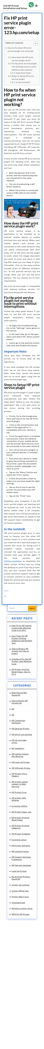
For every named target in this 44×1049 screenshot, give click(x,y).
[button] (34, 43)
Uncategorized (18, 902)
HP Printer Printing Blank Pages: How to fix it (21, 671)
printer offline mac (20, 891)
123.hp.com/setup (13, 561)
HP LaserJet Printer (21, 762)
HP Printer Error (19, 792)
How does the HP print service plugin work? (22, 59)
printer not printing (20, 885)
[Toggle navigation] (36, 4)
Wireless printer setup (22, 908)
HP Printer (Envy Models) (19, 775)
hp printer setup (19, 840)
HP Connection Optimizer (18, 721)
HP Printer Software (21, 845)
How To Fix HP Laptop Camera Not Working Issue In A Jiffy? (22, 627)
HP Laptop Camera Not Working (20, 755)
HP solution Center (20, 851)
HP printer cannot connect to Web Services (20, 784)
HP (13, 709)
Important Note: (23, 73)
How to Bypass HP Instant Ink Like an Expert (20, 651)
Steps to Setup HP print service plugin (23, 77)
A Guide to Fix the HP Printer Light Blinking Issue (22, 661)
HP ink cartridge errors (19, 741)
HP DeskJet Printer (20, 729)
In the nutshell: (23, 82)
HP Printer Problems (21, 834)
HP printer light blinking (19, 799)
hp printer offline (19, 806)
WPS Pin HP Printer (21, 914)
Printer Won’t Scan (20, 897)
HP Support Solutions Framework (21, 858)
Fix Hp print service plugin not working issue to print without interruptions (24, 66)
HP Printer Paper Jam (21, 812)
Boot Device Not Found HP (19, 694)
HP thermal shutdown (21, 865)
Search (32, 608)
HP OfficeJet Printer (21, 768)
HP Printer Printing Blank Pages (20, 819)
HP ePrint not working (22, 734)
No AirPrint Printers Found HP (21, 878)
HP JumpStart (18, 748)
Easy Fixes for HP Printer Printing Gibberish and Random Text (22, 639)
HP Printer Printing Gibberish (20, 826)
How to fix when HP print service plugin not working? (22, 51)
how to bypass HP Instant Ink (20, 702)
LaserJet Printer (19, 871)
